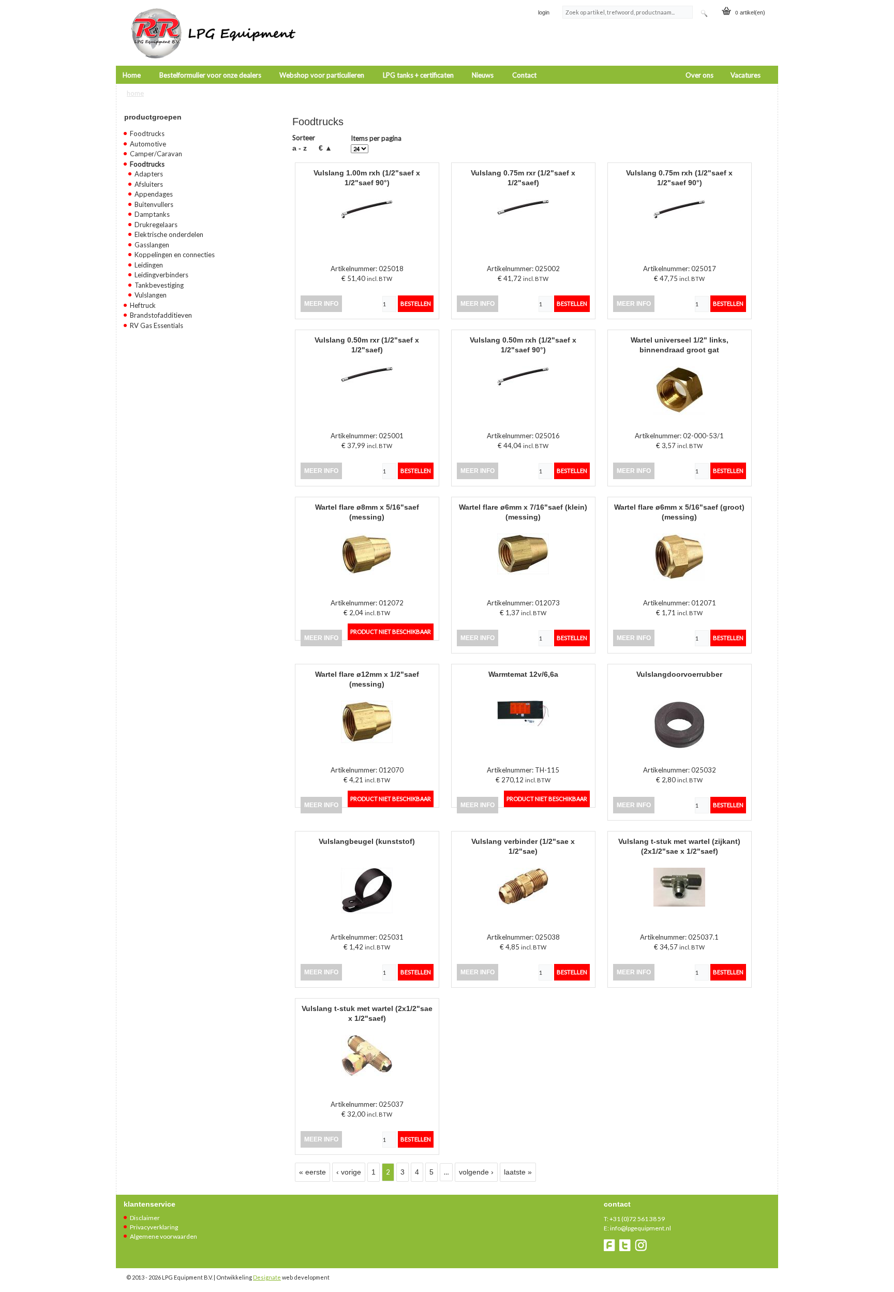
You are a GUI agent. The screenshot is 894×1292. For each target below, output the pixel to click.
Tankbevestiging (159, 285)
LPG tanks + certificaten (418, 75)
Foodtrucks (147, 133)
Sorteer (303, 137)
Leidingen (149, 265)
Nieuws (483, 75)
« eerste (312, 1172)
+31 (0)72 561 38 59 (637, 1219)
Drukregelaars (156, 224)
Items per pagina (376, 138)
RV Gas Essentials (156, 325)
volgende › (476, 1172)
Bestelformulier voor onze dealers (210, 75)
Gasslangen (152, 245)
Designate (267, 1277)
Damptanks (152, 214)
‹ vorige (348, 1172)
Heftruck (143, 305)
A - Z (299, 148)
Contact (524, 75)
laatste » (518, 1172)
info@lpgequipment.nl (640, 1228)
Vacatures (746, 75)
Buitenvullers (154, 204)
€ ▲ (325, 148)
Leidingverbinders (161, 275)
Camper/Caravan (156, 154)
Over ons (699, 75)
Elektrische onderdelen (169, 234)
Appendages (154, 194)
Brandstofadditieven (161, 315)
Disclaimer (145, 1218)
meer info (321, 303)
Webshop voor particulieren (321, 75)
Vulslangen (151, 295)
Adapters (149, 174)
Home (132, 75)
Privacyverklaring (154, 1227)
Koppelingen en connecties (175, 254)
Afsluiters (149, 184)
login (543, 12)
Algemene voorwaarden (163, 1236)
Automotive (148, 144)
